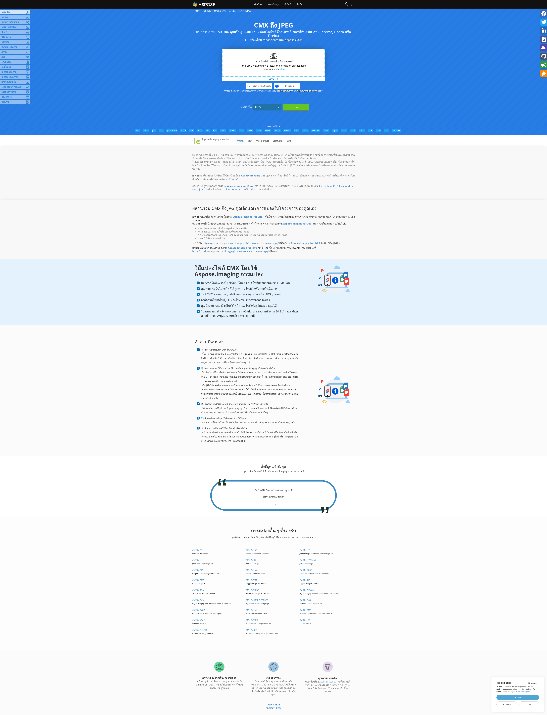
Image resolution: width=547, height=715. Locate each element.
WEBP (287, 130)
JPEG (258, 107)
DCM (325, 130)
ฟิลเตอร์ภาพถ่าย (9, 91)
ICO (386, 130)
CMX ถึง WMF (198, 620)
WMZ (277, 130)
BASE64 (396, 130)
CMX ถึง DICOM (306, 590)
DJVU (335, 130)
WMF (267, 130)
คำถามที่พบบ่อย (262, 140)
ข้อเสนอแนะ (278, 140)
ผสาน (4, 51)
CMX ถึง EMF (251, 610)
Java (341, 186)
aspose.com (270, 40)
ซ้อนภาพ (5, 101)
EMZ (259, 130)
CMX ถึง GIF (197, 570)
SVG (296, 130)
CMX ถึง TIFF (251, 580)
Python (328, 186)
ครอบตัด (5, 41)
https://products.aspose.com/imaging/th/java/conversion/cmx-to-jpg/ (230, 251)
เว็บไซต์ (287, 4)
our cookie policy (524, 692)
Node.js (196, 189)
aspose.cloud (293, 40)
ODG (353, 130)
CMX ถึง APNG (305, 570)
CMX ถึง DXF (251, 630)
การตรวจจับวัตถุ (9, 27)
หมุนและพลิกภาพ (9, 46)
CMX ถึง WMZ (252, 620)
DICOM (315, 130)
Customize (506, 704)
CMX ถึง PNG (252, 570)
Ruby (205, 189)
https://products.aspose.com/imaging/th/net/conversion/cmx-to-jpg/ (241, 243)
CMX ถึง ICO (304, 620)
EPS (370, 130)
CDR (378, 130)
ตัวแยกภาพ (6, 96)
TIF (207, 130)
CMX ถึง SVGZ (198, 610)
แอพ (289, 140)
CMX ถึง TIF (304, 580)
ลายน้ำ (4, 17)
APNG (232, 130)
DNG (344, 130)
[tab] (271, 503)
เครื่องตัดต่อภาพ (9, 71)
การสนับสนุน (273, 4)
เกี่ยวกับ (299, 4)
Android (349, 186)
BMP (183, 130)
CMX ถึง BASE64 (199, 630)
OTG (362, 130)
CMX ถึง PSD (251, 550)
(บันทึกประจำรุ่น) (273, 707)
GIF (215, 130)
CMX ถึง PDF (197, 550)
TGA (242, 130)
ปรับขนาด (6, 36)
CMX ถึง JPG (304, 550)
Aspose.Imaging (327, 681)
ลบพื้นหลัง (6, 66)
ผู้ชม (3, 56)
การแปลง (5, 12)
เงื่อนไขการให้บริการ (284, 91)
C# (320, 186)
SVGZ (305, 130)
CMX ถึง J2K (251, 560)
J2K (161, 130)
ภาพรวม (240, 140)
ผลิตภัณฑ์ (258, 4)
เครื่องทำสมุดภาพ (9, 76)
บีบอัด (4, 32)
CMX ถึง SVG (305, 600)
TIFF (200, 130)
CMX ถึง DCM (198, 600)
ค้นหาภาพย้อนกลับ (10, 22)
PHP (335, 186)
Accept (518, 697)
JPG (137, 130)
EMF (250, 130)
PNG (223, 130)
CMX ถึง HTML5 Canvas (257, 600)
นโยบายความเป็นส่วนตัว (307, 91)
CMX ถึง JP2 (197, 560)
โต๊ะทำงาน (6, 61)
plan (282, 69)
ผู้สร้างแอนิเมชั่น (8, 81)
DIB (192, 130)
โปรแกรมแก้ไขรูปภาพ (11, 86)
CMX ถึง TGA (198, 590)
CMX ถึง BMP (198, 580)
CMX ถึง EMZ (305, 610)
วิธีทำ (250, 140)
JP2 (153, 130)
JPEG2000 (172, 130)
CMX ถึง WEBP (252, 590)
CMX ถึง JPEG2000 (307, 560)
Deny (529, 704)
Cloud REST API (233, 189)
